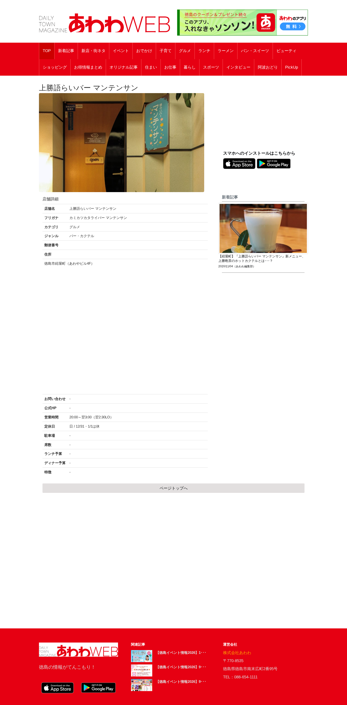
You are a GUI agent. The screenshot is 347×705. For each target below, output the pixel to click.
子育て (166, 51)
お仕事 (170, 67)
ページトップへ (174, 488)
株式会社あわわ (237, 653)
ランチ (204, 51)
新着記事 (66, 51)
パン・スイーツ (255, 51)
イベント (121, 51)
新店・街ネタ (93, 51)
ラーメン (226, 51)
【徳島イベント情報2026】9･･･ (181, 667)
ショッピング (55, 67)
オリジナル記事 (124, 67)
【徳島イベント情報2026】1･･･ (181, 653)
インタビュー (238, 67)
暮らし (190, 67)
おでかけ (144, 51)
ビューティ (286, 51)
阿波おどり (268, 67)
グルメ (185, 51)
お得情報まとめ (88, 67)
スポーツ (211, 67)
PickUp (291, 67)
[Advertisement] (265, 116)
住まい (151, 67)
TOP (47, 51)
